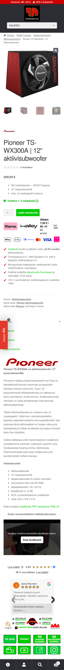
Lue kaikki (14, 567)
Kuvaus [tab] (8, 321)
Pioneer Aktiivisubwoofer (30, 302)
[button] (55, 50)
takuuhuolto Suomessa (39, 272)
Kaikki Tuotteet (24, 35)
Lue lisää (56, 226)
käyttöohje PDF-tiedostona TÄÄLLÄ (39, 506)
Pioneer (20, 306)
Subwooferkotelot (41, 35)
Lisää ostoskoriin (28, 212)
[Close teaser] (8, 319)
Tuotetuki (13, 249)
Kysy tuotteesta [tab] (12, 349)
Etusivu (10, 35)
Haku (40, 664)
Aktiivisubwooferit (12, 38)
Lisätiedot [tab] (9, 331)
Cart (53, 662)
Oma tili (24, 664)
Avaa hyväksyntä (32, 539)
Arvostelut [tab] (9, 340)
